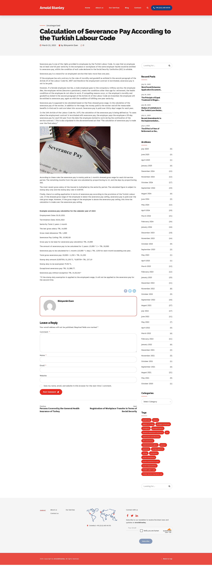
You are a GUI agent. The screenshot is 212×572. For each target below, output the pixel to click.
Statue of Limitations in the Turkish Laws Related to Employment (152, 109)
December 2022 (148, 283)
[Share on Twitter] (130, 291)
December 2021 (148, 350)
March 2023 (146, 266)
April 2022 (145, 328)
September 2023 (148, 249)
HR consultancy (148, 441)
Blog (127, 8)
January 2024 (146, 227)
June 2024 (145, 199)
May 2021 (145, 378)
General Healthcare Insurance (153, 432)
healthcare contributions (151, 436)
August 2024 (146, 194)
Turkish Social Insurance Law (152, 474)
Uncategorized (53, 25)
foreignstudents (157, 428)
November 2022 (148, 289)
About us (99, 8)
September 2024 (148, 188)
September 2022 (148, 300)
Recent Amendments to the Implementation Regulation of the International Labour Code (151, 119)
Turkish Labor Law (149, 470)
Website (43, 376)
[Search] (147, 8)
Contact (137, 8)
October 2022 (147, 294)
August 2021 (146, 372)
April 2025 (145, 160)
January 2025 (146, 166)
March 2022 (146, 333)
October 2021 (147, 361)
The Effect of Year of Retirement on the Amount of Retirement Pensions (150, 130)
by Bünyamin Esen (69, 45)
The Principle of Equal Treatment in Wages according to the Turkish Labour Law (151, 99)
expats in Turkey (148, 424)
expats (155, 420)
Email (43, 365)
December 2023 (148, 233)
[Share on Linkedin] (134, 291)
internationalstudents (150, 445)
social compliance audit (151, 461)
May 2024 (145, 205)
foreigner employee (163, 424)
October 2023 (147, 244)
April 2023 (145, 261)
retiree (145, 453)
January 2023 (146, 277)
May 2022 (145, 322)
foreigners (146, 428)
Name (43, 355)
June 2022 (145, 316)
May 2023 (145, 255)
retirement (153, 453)
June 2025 (145, 154)
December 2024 (148, 171)
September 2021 (148, 367)
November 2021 (148, 356)
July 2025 (145, 149)
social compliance (149, 457)
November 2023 (148, 238)
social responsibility (149, 466)
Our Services (114, 8)
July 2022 (145, 311)
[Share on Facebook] (125, 291)
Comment (45, 332)
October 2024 (147, 182)
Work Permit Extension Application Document (150, 88)
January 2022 (146, 344)
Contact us (54, 513)
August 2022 (146, 305)
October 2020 (147, 384)
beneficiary (146, 420)
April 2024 (145, 210)
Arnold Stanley (52, 8)
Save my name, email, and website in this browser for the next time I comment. (78, 386)
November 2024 (148, 177)
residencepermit (157, 449)
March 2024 (146, 216)
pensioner (146, 449)
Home (87, 8)
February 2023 (147, 272)
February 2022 (147, 339)
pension (163, 445)
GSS (167, 432)
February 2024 (147, 221)
